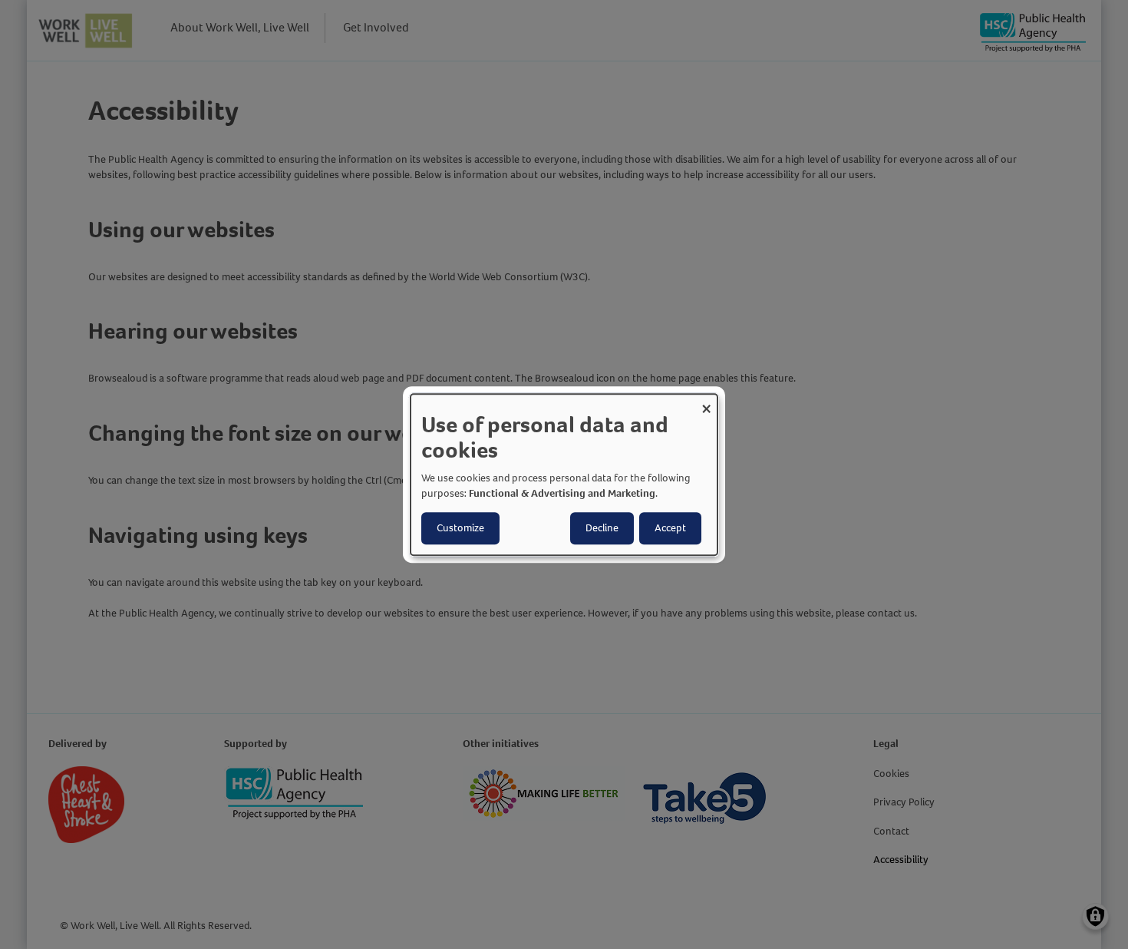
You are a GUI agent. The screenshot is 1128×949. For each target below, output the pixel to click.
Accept (670, 528)
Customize (460, 528)
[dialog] (564, 474)
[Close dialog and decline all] (705, 403)
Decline (601, 528)
